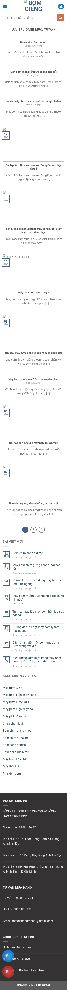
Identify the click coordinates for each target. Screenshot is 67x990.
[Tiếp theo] (42, 530)
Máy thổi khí (11, 766)
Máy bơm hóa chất (15, 759)
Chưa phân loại (13, 723)
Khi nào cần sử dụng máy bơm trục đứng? (33, 442)
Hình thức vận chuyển (17, 959)
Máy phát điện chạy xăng (19, 695)
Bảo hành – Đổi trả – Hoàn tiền (23, 970)
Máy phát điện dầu (15, 716)
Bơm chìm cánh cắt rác (27, 553)
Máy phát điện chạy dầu (19, 709)
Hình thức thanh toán (17, 947)
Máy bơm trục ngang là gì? (33, 292)
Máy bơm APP (12, 688)
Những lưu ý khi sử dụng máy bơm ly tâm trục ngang (36, 582)
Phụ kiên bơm (12, 773)
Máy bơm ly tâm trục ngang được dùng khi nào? (38, 597)
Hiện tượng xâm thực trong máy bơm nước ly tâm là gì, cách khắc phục (36, 659)
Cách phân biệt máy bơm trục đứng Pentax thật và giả (35, 644)
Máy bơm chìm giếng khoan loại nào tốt (36, 566)
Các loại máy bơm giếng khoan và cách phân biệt (33, 352)
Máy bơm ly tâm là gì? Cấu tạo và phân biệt (33, 379)
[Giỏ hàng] (61, 7)
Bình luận (17, 603)
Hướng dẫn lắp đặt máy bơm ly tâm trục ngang (35, 628)
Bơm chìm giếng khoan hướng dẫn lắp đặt (33, 503)
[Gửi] (60, 17)
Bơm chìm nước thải (16, 738)
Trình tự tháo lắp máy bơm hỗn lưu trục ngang (38, 613)
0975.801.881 (23, 909)
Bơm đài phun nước (16, 752)
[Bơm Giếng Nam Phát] (33, 6)
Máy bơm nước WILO (16, 702)
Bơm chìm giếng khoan (18, 730)
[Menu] (5, 6)
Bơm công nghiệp (14, 745)
